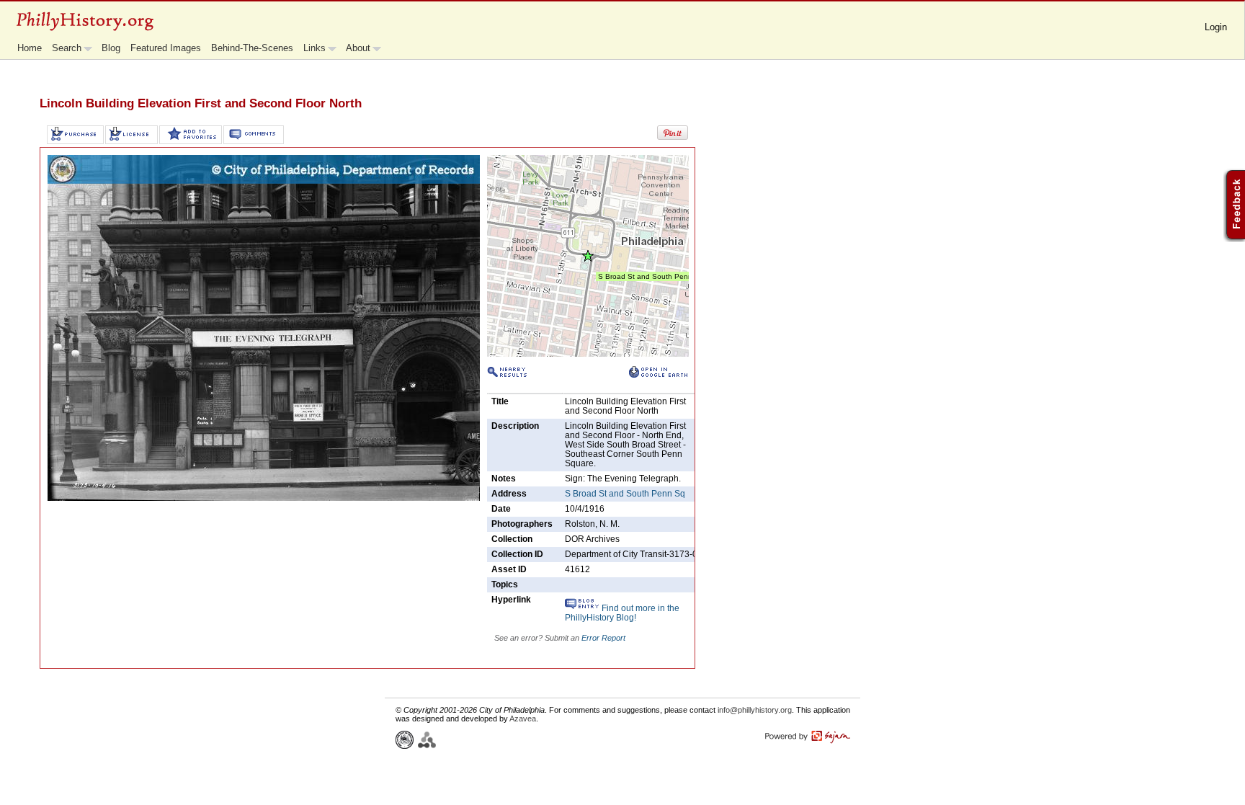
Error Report (603, 637)
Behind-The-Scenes (252, 48)
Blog (111, 48)
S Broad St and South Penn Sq (625, 494)
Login (1216, 27)
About (358, 48)
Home (29, 48)
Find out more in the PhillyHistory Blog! (622, 613)
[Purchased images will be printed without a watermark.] (75, 134)
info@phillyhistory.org (755, 710)
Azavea (522, 718)
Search (66, 48)
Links (314, 48)
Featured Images (165, 48)
